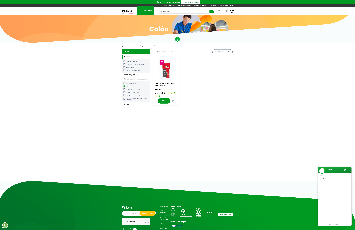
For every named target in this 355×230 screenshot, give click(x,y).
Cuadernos (128, 57)
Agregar (164, 101)
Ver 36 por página (221, 52)
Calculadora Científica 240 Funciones (165, 84)
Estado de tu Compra (226, 6)
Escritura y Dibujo (131, 75)
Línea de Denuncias (200, 6)
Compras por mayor (190, 2)
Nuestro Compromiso (184, 6)
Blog (161, 210)
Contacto (213, 6)
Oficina (126, 104)
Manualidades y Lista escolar (135, 79)
